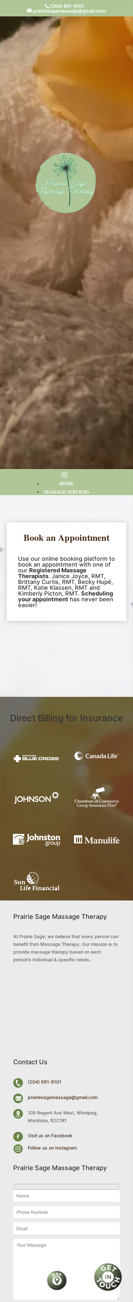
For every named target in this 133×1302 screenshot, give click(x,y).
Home (66, 483)
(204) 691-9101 (67, 6)
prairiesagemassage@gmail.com (62, 1097)
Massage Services (66, 491)
